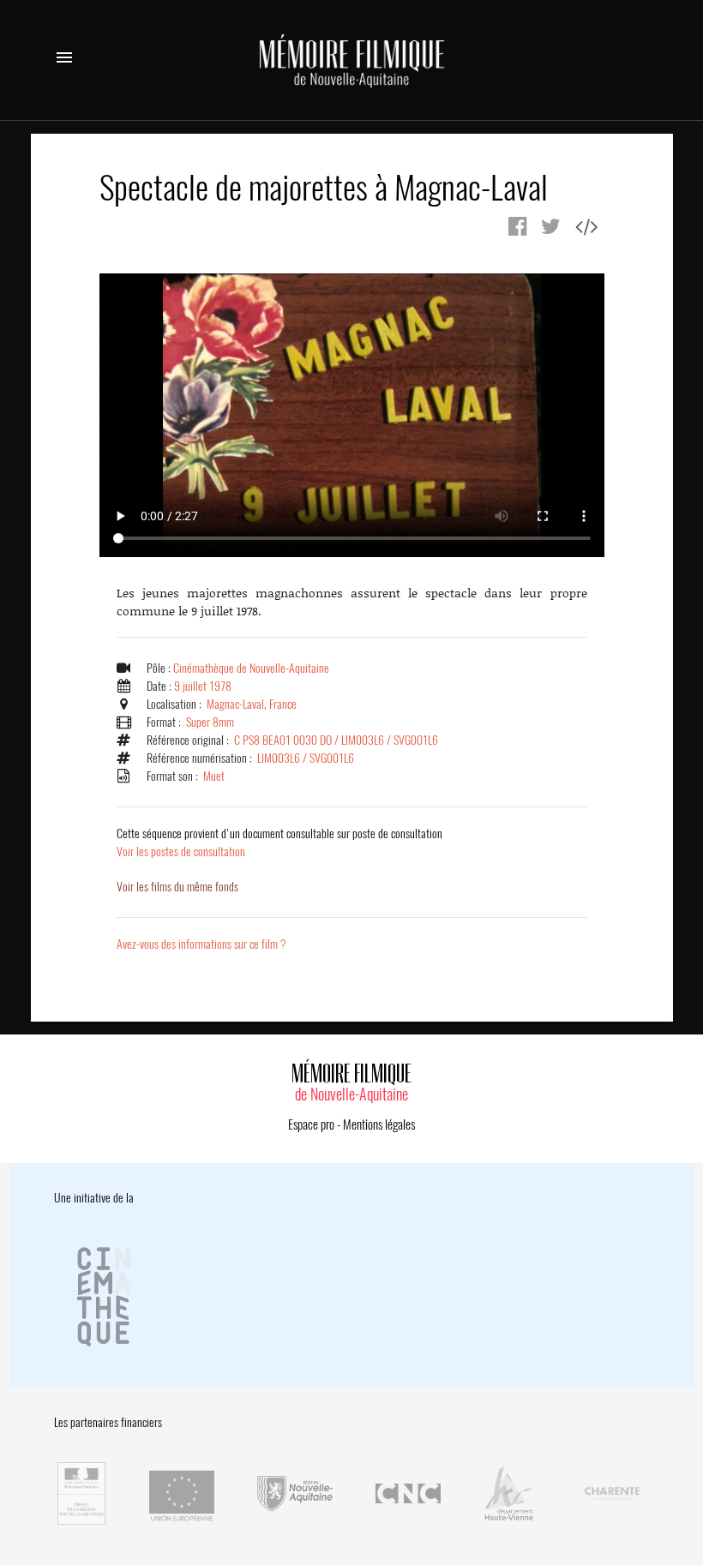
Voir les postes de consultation (279, 842)
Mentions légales (379, 1124)
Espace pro (311, 1124)
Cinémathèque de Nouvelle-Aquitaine (251, 668)
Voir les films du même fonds (177, 886)
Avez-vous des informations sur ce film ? (201, 944)
